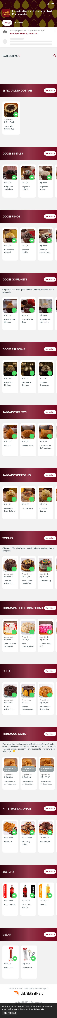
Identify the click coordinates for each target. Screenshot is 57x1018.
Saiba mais (39, 1009)
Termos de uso (36, 1002)
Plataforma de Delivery (20, 988)
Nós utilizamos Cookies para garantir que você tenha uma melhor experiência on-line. (27, 1007)
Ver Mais (51, 90)
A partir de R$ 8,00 (36, 30)
